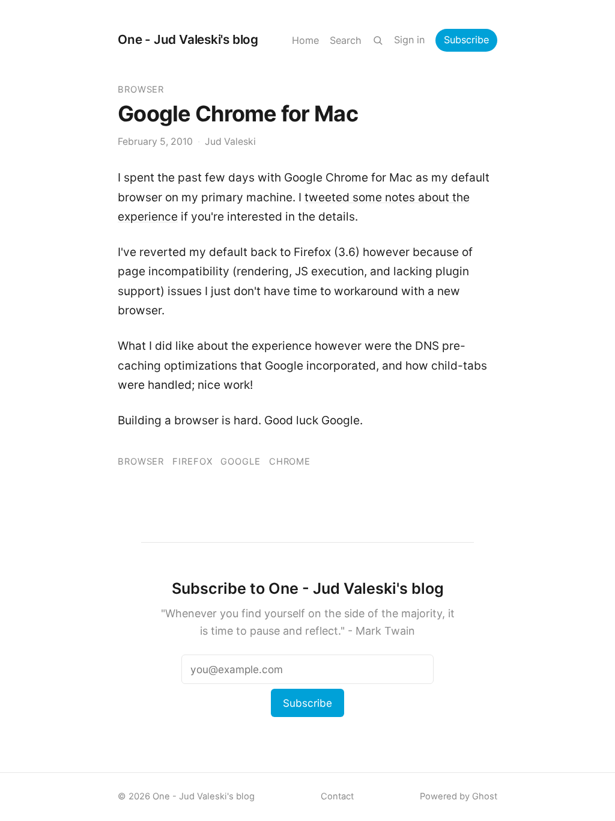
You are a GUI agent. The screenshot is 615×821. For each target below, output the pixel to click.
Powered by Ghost (458, 796)
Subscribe (466, 40)
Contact (337, 796)
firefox (192, 461)
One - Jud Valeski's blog (188, 39)
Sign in (409, 40)
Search (346, 40)
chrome (290, 461)
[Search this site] (377, 40)
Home (305, 40)
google (240, 461)
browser (141, 89)
